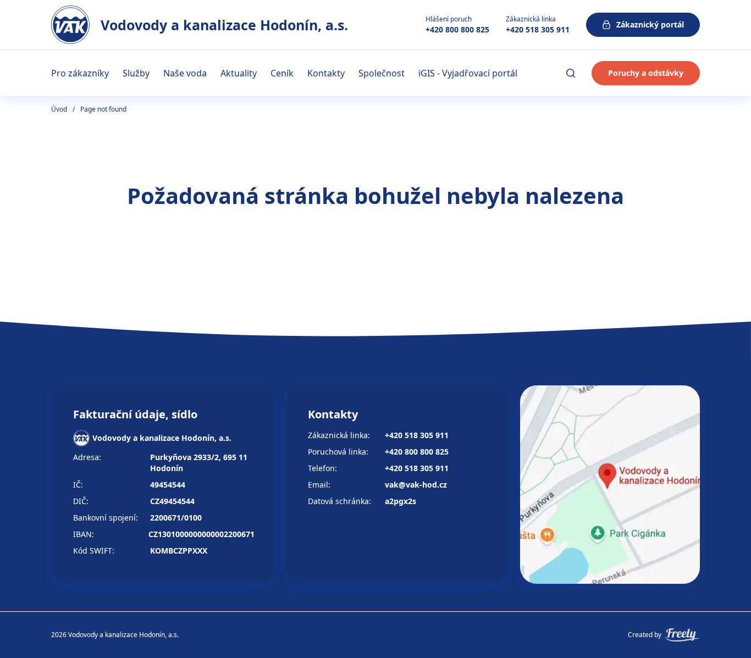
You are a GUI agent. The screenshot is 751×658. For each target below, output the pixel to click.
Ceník (282, 73)
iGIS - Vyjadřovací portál (467, 73)
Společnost (381, 73)
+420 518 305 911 (538, 29)
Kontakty (326, 73)
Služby (136, 73)
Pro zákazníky (80, 73)
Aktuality (238, 73)
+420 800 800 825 (457, 29)
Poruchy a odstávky (645, 73)
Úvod (59, 109)
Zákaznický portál (650, 24)
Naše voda (185, 73)
